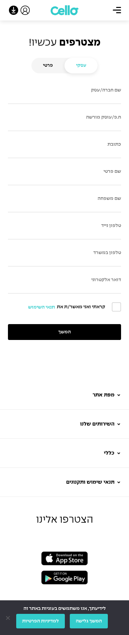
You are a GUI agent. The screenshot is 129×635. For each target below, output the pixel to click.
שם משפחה (109, 198)
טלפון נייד (111, 225)
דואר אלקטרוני (106, 280)
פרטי (48, 65)
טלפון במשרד (107, 252)
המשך (64, 332)
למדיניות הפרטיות (40, 621)
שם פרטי (112, 171)
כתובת (114, 144)
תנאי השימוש (41, 307)
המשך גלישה (89, 621)
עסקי (81, 65)
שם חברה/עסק (106, 90)
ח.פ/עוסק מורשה (103, 117)
